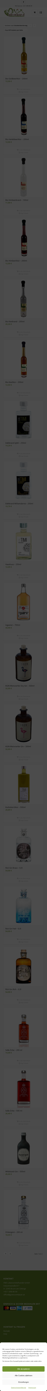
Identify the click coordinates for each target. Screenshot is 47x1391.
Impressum (32, 1388)
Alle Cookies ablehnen (23, 1375)
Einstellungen (23, 1382)
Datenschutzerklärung (18, 1388)
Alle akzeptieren (23, 1369)
